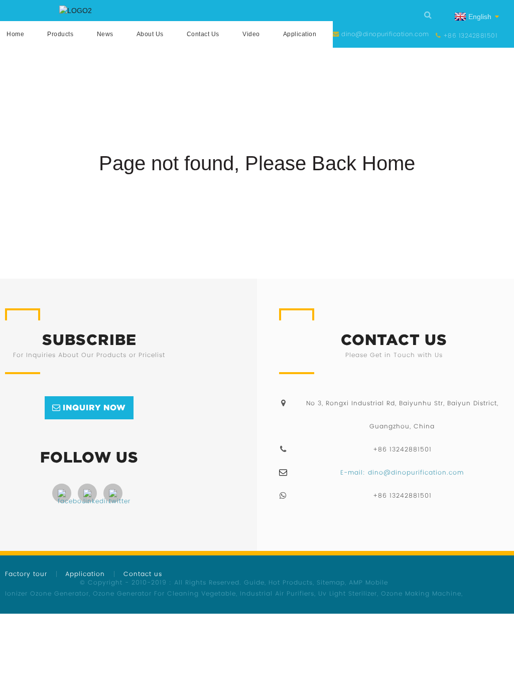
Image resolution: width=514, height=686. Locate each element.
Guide (254, 582)
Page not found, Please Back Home (257, 163)
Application (300, 34)
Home (15, 34)
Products (60, 34)
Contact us (203, 34)
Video (251, 34)
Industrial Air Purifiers (277, 593)
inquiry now (94, 407)
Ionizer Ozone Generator (47, 593)
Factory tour (26, 573)
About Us (150, 34)
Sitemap (331, 582)
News (105, 34)
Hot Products (291, 582)
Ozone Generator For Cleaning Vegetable (164, 593)
